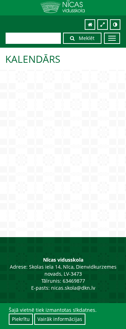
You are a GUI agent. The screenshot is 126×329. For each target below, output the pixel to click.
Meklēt (84, 38)
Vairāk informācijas (59, 319)
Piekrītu (21, 319)
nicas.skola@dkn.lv (73, 287)
